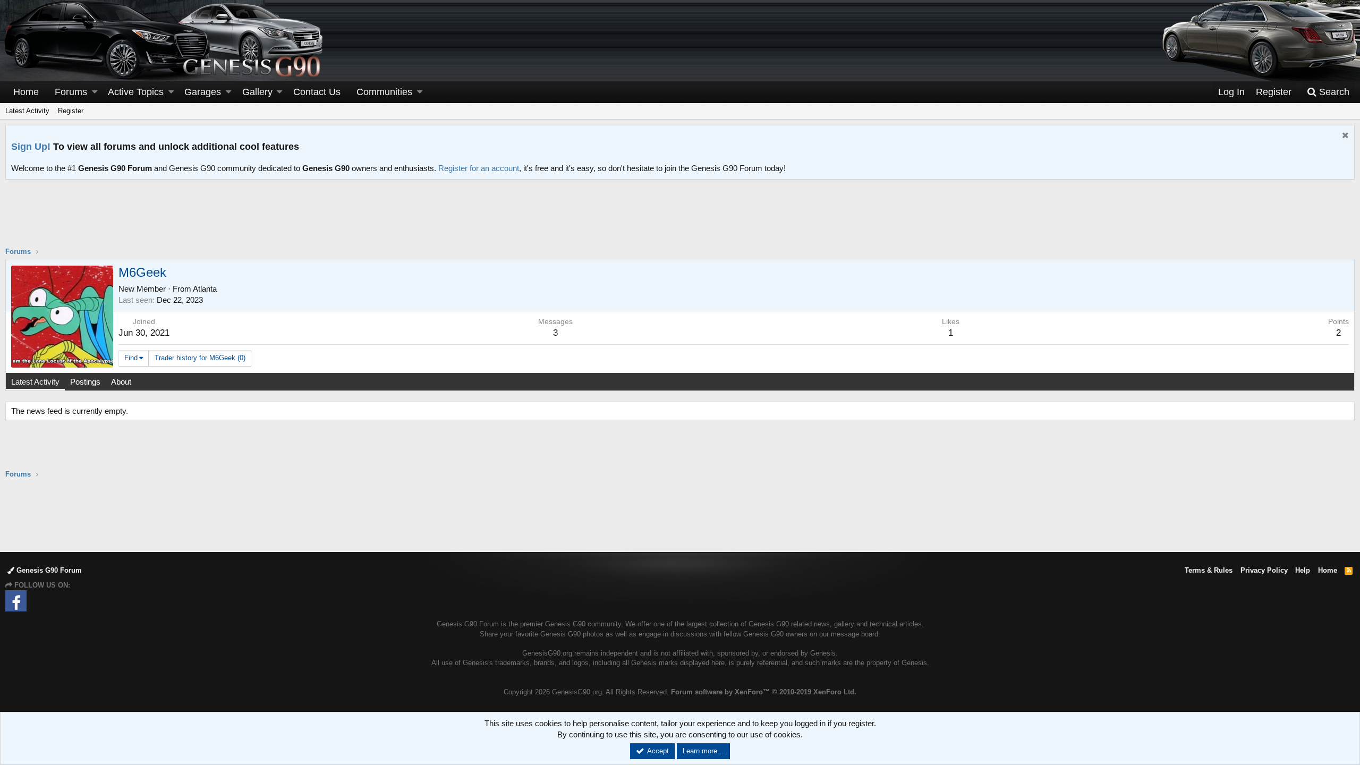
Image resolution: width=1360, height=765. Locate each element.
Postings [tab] (85, 381)
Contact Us (317, 92)
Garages (202, 92)
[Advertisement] (680, 220)
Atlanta (205, 288)
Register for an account (478, 168)
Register (70, 111)
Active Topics (136, 92)
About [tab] (121, 381)
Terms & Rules (1208, 570)
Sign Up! (30, 146)
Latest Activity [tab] (35, 381)
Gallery (257, 92)
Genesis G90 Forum (48, 570)
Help (1302, 570)
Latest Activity (27, 111)
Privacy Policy (1264, 570)
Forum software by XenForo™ (763, 692)
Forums (71, 92)
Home (26, 92)
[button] (94, 92)
